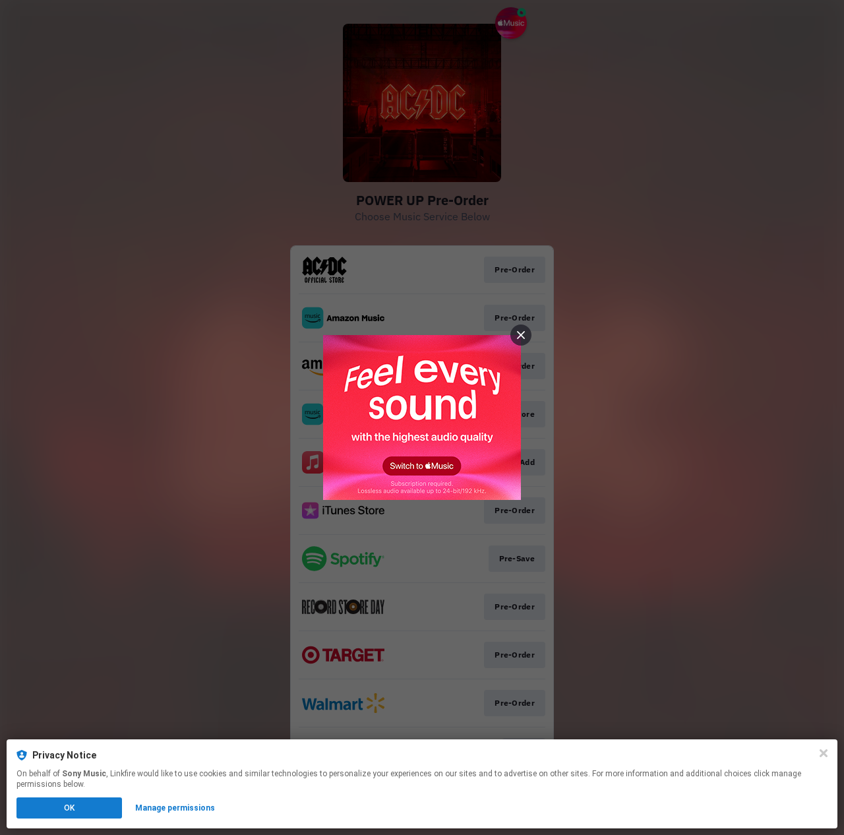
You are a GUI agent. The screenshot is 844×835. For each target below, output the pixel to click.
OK (69, 808)
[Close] (823, 753)
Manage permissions (175, 808)
